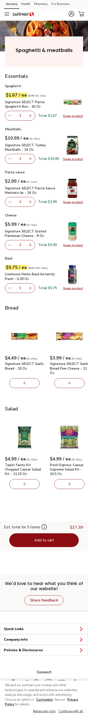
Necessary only (44, 711)
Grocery (11, 4)
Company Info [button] (16, 639)
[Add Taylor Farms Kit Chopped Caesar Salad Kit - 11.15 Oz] (24, 484)
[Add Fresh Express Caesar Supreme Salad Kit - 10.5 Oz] (69, 484)
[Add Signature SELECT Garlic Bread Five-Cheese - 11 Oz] (69, 383)
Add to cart (44, 540)
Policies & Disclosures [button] (23, 650)
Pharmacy (41, 4)
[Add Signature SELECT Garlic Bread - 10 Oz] (24, 383)
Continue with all (71, 711)
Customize (44, 700)
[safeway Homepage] (23, 14)
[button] (71, 14)
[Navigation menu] (7, 14)
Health (25, 4)
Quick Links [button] (14, 629)
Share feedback (44, 600)
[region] (44, 698)
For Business (61, 4)
